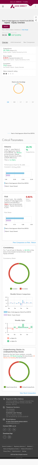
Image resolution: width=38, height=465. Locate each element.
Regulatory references (19, 446)
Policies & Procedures (26, 448)
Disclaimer (29, 446)
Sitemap (24, 451)
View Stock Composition (28, 393)
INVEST (6, 26)
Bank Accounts (16, 451)
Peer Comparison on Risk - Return (24, 242)
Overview (5, 42)
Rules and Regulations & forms (10, 448)
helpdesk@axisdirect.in (13, 423)
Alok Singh (25, 30)
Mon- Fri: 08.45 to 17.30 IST (14, 415)
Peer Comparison (29, 42)
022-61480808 (10, 411)
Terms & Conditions (7, 446)
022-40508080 (10, 409)
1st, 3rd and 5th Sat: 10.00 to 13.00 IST (17, 416)
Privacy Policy (6, 451)
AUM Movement (16, 42)
